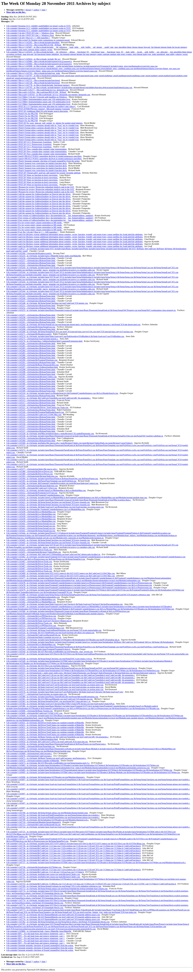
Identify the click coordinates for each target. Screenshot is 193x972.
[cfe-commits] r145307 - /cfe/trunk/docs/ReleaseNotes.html (31, 386)
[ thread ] (28, 10)
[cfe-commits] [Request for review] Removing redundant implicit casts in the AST (40, 187)
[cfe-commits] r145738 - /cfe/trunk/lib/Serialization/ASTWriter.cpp (34, 867)
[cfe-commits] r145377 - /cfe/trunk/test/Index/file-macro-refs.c (32, 469)
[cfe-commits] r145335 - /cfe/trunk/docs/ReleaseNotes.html (31, 422)
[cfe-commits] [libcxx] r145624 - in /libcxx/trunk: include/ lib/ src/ (33, 59)
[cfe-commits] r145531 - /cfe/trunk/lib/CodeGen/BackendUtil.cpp (33, 635)
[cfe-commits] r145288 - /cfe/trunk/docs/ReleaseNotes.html (31, 358)
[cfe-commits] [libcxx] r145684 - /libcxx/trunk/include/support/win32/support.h (39, 61)
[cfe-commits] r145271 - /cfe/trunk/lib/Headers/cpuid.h (29, 334)
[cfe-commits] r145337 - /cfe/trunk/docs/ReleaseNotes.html (31, 426)
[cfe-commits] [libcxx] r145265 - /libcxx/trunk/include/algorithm (33, 42)
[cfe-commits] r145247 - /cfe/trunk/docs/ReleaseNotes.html (31, 301)
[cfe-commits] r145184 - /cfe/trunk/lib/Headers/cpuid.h (29, 253)
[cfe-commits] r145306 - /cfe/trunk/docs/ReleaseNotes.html (31, 384)
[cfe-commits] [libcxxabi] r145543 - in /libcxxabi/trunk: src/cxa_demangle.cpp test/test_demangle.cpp (48, 94)
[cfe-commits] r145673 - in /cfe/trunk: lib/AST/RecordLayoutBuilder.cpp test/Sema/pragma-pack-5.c (48, 763)
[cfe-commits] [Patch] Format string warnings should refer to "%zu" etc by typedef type (42, 125)
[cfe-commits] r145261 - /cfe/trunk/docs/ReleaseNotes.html (31, 322)
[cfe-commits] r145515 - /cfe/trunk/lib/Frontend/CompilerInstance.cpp (35, 628)
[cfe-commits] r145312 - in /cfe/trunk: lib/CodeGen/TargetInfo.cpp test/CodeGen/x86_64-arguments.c (48, 398)
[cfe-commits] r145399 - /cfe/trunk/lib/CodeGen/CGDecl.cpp (32, 488)
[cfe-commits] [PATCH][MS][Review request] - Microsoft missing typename (38, 109)
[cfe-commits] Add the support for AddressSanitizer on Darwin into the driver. (38, 194)
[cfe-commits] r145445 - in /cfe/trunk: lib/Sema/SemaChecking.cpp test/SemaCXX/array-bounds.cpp (48, 540)
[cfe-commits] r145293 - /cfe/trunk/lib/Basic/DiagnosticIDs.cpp (32, 365)
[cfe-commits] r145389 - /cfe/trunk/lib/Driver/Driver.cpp (29, 471)
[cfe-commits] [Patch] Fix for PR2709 (22, 113)
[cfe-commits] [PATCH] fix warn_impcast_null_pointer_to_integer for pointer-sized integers (44, 123)
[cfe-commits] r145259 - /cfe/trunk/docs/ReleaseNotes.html (31, 320)
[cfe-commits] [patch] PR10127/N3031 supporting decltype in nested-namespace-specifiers (44, 156)
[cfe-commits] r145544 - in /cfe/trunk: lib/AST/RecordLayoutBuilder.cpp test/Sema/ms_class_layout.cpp (49, 651)
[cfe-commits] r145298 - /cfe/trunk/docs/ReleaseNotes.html (31, 369)
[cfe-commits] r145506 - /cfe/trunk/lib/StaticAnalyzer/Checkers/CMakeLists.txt (39, 621)
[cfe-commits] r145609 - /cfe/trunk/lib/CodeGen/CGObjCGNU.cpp (34, 713)
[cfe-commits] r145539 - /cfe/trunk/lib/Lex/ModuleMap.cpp (31, 644)
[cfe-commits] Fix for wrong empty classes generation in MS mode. (34, 222)
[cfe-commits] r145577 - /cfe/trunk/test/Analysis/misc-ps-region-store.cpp (36, 694)
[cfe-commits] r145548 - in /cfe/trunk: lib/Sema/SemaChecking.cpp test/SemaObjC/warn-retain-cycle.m (49, 659)
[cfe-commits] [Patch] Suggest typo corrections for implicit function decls (36, 163)
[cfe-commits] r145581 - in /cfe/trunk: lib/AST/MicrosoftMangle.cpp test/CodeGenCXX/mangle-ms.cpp (49, 699)
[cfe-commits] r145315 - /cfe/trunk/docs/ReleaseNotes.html (31, 400)
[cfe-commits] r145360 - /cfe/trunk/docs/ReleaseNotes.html (31, 441)
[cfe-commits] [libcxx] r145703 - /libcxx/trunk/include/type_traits (33, 73)
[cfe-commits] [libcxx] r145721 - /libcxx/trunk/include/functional (33, 80)
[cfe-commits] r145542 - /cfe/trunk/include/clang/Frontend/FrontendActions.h (38, 649)
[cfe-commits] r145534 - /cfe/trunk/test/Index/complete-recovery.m (34, 637)
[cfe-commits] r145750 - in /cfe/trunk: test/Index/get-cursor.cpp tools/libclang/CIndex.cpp (43, 874)
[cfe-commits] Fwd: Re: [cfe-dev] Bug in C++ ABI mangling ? (32, 232)
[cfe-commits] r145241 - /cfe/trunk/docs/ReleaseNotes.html (31, 263)
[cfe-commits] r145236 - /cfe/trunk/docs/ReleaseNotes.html (31, 258)
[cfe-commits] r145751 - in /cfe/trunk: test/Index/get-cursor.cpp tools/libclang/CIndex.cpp (43, 877)
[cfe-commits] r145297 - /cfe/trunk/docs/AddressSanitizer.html (32, 367)
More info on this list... (16, 12)
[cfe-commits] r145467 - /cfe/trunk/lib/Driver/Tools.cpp (29, 561)
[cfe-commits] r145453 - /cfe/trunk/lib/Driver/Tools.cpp (29, 550)
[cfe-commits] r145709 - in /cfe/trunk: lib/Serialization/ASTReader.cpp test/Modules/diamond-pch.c (47, 820)
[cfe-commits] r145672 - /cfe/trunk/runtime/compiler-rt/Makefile (33, 760)
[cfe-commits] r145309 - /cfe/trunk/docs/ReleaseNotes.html (31, 391)
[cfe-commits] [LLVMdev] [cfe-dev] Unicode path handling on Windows (36, 97)
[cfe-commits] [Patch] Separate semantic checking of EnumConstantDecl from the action (43, 161)
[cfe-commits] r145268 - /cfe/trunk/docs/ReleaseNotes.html (31, 329)
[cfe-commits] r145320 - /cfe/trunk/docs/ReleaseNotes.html (31, 405)
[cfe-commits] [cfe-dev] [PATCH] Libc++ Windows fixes (30, 33)
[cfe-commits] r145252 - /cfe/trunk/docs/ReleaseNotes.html (31, 308)
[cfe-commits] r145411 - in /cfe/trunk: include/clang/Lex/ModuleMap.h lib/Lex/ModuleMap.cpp (46, 490)
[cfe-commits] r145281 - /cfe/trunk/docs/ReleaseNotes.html (31, 343)
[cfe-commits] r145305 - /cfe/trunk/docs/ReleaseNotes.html (31, 381)
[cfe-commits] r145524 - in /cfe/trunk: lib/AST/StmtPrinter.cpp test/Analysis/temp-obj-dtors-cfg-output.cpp (50, 632)
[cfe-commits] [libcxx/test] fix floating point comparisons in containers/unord (38, 40)
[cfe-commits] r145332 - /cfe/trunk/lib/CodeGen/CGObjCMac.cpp (34, 414)
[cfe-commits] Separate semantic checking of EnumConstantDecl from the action (40, 945)
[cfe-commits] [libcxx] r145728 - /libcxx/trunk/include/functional (33, 83)
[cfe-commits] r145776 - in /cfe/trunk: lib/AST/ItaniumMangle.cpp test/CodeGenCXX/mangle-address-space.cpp (53, 915)
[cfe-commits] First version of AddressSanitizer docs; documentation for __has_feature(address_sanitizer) (50, 215)
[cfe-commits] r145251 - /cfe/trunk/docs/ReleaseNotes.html (31, 305)
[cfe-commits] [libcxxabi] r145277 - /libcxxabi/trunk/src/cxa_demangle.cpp (37, 90)
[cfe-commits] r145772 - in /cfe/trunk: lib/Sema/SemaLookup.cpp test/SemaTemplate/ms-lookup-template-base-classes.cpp (57, 888)
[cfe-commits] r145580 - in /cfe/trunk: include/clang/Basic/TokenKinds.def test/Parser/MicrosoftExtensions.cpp (52, 696)
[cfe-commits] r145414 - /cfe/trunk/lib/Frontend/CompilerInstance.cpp (35, 495)
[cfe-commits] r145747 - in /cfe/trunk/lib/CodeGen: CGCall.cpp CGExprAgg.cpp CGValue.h (45, 872)
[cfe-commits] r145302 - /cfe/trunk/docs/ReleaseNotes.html (31, 379)
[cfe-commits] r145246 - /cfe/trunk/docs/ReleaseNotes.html (31, 298)
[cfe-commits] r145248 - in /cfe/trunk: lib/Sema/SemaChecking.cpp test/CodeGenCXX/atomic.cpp (47, 303)
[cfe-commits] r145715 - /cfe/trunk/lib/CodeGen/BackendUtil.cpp (33, 824)
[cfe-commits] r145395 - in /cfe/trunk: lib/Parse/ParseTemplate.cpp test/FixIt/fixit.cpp (41, 481)
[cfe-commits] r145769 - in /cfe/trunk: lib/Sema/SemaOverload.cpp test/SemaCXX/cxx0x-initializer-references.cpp (54, 886)
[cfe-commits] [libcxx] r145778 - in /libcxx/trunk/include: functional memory (38, 85)
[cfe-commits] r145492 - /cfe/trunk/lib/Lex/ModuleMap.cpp (31, 602)
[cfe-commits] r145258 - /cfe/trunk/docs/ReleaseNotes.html (31, 317)
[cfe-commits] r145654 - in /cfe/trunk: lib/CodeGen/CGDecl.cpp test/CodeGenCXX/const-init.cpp (47, 742)
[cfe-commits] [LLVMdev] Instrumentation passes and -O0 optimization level (38, 99)
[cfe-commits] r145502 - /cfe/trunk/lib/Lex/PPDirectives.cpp (31, 618)
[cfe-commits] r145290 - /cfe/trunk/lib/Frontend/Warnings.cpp (32, 360)
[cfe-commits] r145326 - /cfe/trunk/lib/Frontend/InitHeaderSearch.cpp (35, 412)
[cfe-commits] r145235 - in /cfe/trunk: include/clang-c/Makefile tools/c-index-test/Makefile (43, 256)
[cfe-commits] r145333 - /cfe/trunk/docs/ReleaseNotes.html (31, 417)
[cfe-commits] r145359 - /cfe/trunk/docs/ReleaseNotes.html (31, 438)
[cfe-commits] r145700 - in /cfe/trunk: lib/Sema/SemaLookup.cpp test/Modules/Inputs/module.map (47, 813)
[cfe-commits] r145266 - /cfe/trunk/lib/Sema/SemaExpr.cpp (31, 327)
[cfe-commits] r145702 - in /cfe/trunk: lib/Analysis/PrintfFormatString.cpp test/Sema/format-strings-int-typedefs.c (53, 815)
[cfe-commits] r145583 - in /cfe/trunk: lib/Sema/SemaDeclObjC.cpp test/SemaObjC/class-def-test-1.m (48, 701)
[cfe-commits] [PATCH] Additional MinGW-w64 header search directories (37, 111)
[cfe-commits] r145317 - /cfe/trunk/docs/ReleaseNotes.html (31, 403)
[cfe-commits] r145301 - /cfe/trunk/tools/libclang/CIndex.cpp (31, 377)
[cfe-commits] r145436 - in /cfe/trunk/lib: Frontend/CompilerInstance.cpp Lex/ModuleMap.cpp (45, 509)
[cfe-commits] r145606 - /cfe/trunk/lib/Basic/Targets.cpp (29, 711)
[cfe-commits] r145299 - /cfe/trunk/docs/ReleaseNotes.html (31, 374)
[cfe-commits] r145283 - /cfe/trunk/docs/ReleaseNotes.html (31, 348)
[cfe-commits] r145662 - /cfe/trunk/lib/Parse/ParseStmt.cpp (30, 746)
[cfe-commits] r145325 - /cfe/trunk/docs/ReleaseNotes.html (31, 410)
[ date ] (43, 10)
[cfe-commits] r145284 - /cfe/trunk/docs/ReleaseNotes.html (31, 350)
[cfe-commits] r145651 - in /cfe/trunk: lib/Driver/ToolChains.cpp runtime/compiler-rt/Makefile (45, 723)
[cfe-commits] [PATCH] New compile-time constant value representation (36, 149)
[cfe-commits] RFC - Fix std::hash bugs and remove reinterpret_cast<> (35, 933)
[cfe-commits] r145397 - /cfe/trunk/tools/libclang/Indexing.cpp (32, 486)
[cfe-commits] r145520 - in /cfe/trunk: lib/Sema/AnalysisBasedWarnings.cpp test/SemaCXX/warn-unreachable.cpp (54, 630)
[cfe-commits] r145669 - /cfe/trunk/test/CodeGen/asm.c (29, 753)
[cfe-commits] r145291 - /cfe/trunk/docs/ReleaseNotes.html (31, 362)
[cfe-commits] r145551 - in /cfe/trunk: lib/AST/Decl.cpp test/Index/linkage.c (38, 666)
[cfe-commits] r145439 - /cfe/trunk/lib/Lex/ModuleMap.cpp (31, 512)
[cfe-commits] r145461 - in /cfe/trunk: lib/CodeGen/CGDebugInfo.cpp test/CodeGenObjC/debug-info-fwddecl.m (53, 554)
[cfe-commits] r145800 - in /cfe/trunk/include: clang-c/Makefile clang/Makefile (39, 931)
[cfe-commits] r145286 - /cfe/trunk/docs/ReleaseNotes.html (31, 355)
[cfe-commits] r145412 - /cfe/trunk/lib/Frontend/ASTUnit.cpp (32, 493)
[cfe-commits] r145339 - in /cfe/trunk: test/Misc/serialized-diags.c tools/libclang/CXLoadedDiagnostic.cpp (50, 433)
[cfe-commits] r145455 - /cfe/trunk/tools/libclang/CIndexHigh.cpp (33, 552)
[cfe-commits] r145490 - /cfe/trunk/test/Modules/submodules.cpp (33, 597)
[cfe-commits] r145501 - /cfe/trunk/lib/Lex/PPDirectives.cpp (31, 616)
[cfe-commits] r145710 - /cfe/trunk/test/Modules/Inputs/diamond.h (33, 822)
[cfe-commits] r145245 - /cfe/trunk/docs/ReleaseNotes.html (31, 296)
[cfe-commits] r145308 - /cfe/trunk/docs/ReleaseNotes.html (31, 388)
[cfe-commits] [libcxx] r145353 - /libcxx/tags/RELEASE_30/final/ (34, 45)
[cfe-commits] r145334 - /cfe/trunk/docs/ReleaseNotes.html (31, 419)
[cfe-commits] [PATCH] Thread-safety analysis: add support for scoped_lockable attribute (43, 173)
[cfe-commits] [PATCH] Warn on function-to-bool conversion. (32, 175)
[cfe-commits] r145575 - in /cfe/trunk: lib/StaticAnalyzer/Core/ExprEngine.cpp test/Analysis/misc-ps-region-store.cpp (55, 685)
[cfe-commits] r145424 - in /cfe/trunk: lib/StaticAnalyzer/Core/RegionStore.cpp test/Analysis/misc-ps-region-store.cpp (55, 507)
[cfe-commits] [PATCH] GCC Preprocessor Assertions (29, 142)
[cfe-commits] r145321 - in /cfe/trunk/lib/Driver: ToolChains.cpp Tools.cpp (37, 407)
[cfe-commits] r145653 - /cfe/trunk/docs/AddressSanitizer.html (32, 739)
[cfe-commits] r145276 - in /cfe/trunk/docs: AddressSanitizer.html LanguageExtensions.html (44, 341)
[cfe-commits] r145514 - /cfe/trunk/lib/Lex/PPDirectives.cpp (31, 625)
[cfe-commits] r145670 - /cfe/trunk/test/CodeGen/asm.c (29, 756)
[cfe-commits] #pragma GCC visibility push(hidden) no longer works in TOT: (38, 26)
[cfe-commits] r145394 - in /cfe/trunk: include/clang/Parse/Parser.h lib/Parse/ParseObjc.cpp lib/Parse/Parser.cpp (52, 478)
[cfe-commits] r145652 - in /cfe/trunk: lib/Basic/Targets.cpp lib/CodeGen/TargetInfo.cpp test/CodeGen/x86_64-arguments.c (57, 737)
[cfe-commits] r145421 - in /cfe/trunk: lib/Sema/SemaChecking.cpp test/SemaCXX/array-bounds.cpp (48, 502)
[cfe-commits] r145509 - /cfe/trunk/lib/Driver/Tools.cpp (29, 623)
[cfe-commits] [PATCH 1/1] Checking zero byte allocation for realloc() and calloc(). (41, 106)
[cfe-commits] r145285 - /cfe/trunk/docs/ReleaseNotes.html (31, 353)
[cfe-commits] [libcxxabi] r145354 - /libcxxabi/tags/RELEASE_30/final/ (36, 92)
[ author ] (36, 10)
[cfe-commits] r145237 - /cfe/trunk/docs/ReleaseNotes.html (31, 260)
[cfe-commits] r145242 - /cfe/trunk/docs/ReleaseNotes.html (31, 265)
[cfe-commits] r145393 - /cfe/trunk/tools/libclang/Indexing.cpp (32, 476)
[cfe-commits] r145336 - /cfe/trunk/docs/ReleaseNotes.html (31, 424)
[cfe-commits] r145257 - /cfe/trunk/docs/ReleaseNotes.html (31, 315)
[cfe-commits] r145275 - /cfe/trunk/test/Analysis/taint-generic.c (32, 339)
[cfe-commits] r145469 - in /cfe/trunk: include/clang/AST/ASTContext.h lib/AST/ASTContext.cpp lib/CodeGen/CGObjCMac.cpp (60, 573)
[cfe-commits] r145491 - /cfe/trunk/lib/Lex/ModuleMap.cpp (31, 599)
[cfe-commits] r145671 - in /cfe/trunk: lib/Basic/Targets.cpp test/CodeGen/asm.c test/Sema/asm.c (46, 758)
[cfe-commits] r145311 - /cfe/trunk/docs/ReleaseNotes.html (31, 395)
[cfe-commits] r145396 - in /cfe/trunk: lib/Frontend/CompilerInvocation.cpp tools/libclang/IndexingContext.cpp (52, 483)
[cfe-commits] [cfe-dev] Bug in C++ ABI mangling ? (28, 38)
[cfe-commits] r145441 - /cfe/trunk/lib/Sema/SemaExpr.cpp (31, 523)
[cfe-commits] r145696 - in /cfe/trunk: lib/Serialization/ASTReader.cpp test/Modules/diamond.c (45, 777)
